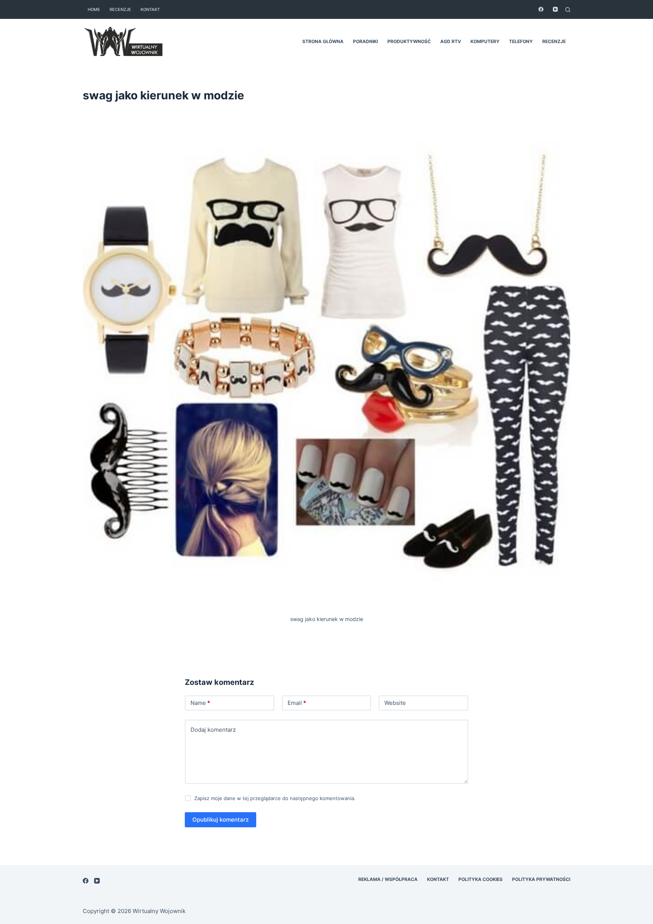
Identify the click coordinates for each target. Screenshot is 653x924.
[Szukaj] (567, 9)
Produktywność (409, 41)
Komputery (485, 41)
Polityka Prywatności (541, 879)
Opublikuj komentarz (220, 819)
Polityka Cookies (480, 879)
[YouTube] (555, 9)
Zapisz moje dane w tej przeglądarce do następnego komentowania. (275, 798)
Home (94, 9)
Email (297, 702)
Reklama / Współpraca (388, 879)
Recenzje (120, 9)
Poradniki (365, 41)
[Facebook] (540, 9)
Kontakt (150, 9)
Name (200, 702)
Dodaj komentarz (213, 729)
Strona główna (323, 41)
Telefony (521, 41)
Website (395, 702)
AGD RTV (450, 41)
